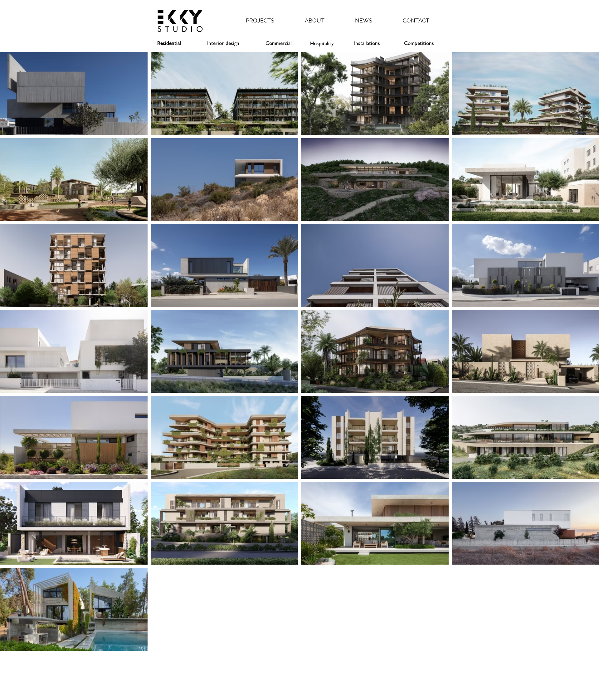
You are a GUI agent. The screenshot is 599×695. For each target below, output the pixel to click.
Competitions (419, 43)
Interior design (223, 43)
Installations (367, 43)
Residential (169, 43)
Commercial (278, 43)
